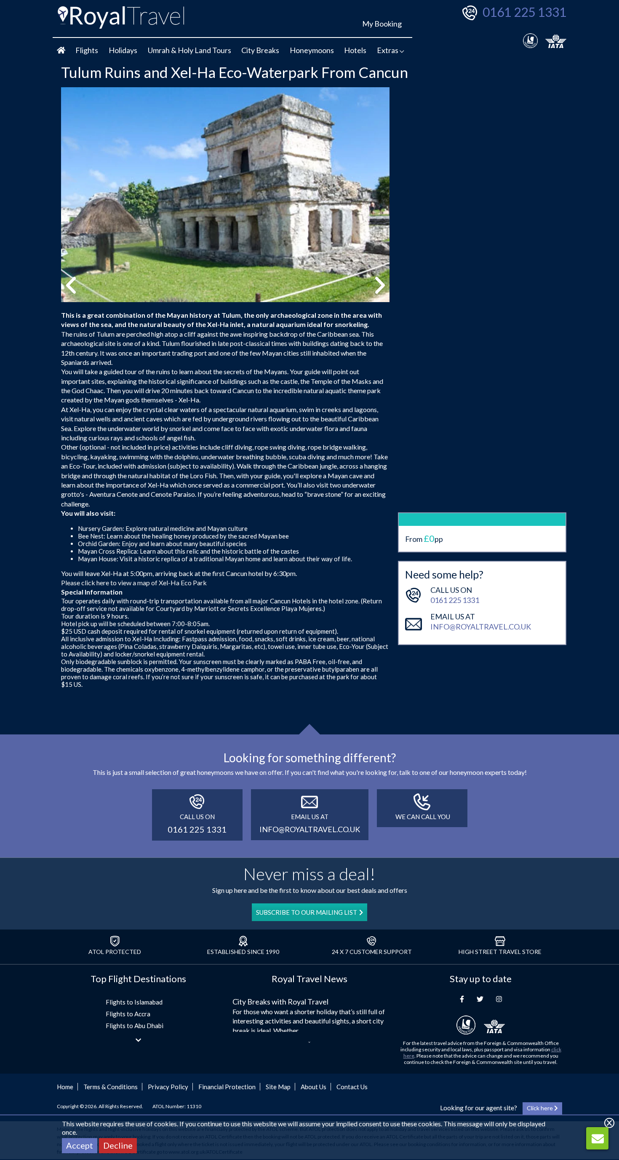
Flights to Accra (128, 1014)
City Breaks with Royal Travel (280, 1001)
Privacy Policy (168, 1086)
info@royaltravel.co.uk (480, 626)
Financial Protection (227, 1086)
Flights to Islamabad (134, 1002)
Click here (540, 1108)
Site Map (278, 1086)
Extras (388, 50)
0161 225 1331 (524, 11)
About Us (313, 1086)
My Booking (382, 23)
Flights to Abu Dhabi (134, 1025)
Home (65, 1086)
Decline (118, 1145)
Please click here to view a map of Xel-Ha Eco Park (134, 583)
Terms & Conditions (110, 1086)
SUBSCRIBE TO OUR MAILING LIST (306, 912)
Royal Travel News (309, 978)
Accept (79, 1145)
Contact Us (352, 1086)
